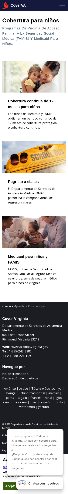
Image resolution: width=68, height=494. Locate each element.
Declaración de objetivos (20, 378)
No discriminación (15, 374)
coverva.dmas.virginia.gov (29, 347)
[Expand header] (62, 5)
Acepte (10, 486)
